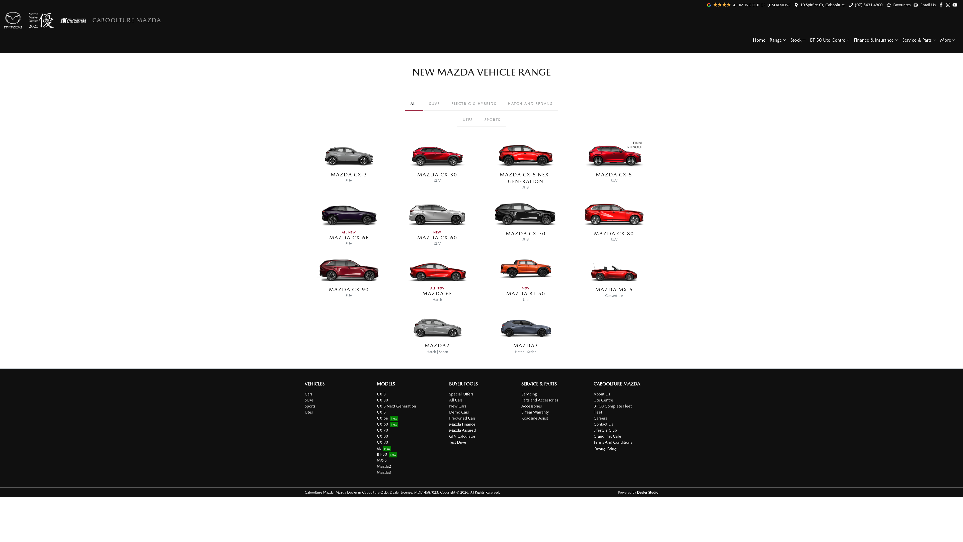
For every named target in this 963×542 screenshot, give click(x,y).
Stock (795, 40)
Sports (310, 406)
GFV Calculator (462, 436)
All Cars (455, 400)
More (945, 40)
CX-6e (382, 418)
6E (379, 448)
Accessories (531, 406)
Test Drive (457, 442)
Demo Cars (459, 412)
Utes (309, 412)
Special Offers (461, 394)
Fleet (598, 412)
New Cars (457, 406)
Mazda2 (384, 466)
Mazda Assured (462, 430)
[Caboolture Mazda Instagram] (949, 5)
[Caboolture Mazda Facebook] (942, 5)
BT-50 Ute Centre (827, 40)
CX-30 (382, 400)
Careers (600, 418)
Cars (308, 394)
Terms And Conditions (613, 442)
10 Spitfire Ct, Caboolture (822, 5)
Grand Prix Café (607, 436)
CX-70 (382, 430)
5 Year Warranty (535, 412)
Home (759, 40)
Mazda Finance (462, 424)
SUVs (309, 400)
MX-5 (382, 460)
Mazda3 (384, 472)
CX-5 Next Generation (396, 406)
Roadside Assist (534, 418)
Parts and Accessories (539, 400)
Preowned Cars (462, 418)
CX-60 (382, 424)
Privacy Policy (605, 448)
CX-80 (382, 436)
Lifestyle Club (605, 430)
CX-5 (381, 412)
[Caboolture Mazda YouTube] (955, 5)
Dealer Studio (647, 492)
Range (776, 40)
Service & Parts (917, 40)
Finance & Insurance (874, 40)
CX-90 (382, 442)
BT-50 (382, 454)
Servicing (529, 394)
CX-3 (381, 394)
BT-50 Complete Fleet (613, 406)
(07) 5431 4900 (868, 5)
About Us (602, 394)
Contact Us (603, 424)
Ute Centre (603, 400)
